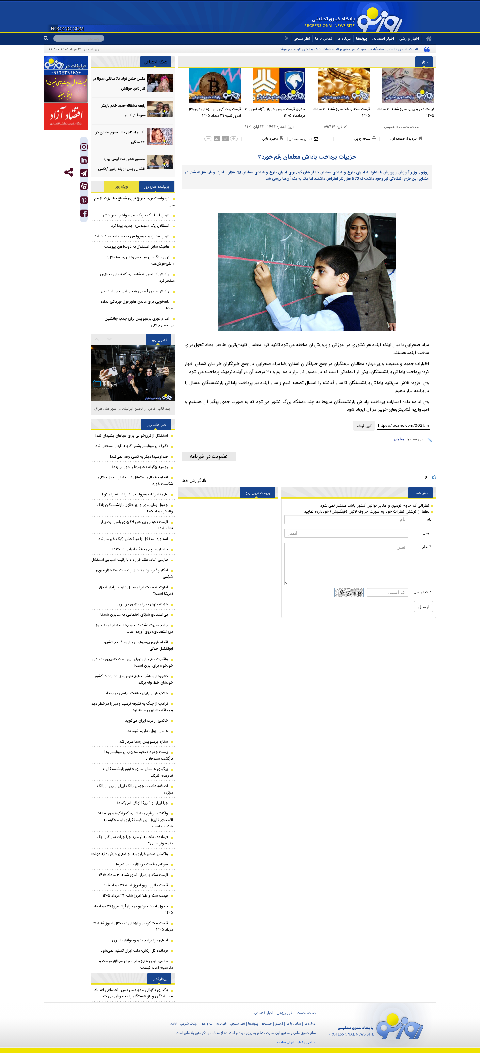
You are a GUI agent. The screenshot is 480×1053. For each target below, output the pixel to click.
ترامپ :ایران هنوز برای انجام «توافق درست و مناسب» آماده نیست (136, 964)
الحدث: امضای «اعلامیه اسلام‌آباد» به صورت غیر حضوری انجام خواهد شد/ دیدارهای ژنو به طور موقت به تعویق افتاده (337, 49)
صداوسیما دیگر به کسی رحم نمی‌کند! (139, 456)
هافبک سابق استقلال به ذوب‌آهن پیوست (136, 246)
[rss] (286, 38)
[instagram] (84, 148)
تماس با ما (323, 38)
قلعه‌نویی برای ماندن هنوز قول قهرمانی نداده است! (138, 304)
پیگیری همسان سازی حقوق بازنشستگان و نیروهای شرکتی (138, 772)
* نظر (426, 546)
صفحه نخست (409, 127)
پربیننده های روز (156, 186)
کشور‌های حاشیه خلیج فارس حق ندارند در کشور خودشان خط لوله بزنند (134, 679)
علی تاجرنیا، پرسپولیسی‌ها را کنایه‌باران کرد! (135, 494)
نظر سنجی (302, 38)
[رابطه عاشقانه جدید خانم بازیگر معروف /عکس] (160, 109)
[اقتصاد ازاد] (66, 116)
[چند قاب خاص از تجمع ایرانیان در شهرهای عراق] (133, 355)
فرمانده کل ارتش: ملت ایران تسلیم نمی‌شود (134, 950)
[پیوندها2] (66, 89)
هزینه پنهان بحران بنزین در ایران (142, 604)
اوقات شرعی (189, 1023)
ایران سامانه (285, 1042)
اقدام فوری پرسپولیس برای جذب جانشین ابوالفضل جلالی (140, 321)
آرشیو (279, 1023)
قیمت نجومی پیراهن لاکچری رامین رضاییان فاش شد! (136, 525)
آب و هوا (207, 1023)
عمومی (389, 127)
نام (429, 519)
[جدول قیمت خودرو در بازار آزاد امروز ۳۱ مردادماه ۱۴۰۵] (275, 85)
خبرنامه (221, 1023)
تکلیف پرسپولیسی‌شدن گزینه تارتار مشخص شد (131, 446)
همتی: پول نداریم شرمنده (147, 731)
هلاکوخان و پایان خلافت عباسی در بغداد (136, 693)
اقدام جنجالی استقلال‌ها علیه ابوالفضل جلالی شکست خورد (135, 480)
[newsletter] (209, 456)
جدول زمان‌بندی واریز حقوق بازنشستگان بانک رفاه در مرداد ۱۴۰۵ (135, 508)
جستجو (267, 1023)
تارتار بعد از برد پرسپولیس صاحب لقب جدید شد (131, 236)
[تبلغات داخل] (66, 65)
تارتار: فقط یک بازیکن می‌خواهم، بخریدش (136, 215)
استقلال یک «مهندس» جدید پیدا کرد (140, 226)
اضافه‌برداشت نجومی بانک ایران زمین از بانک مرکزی (135, 789)
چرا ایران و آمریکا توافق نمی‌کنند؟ (142, 803)
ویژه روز (122, 186)
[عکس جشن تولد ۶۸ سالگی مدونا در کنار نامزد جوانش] (160, 83)
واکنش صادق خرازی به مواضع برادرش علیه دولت (129, 854)
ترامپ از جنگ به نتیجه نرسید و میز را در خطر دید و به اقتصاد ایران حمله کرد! (132, 706)
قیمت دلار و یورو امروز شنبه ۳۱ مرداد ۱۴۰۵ (405, 112)
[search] (48, 38)
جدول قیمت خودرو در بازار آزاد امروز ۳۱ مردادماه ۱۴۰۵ (275, 112)
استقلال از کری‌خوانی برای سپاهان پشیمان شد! (131, 435)
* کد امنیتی (422, 592)
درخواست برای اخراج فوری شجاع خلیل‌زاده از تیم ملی (134, 201)
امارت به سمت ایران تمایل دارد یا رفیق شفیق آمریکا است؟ (136, 590)
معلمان (399, 439)
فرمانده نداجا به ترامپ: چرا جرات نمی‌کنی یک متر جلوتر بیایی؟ (135, 840)
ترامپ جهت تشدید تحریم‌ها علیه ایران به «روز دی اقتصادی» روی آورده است (134, 628)
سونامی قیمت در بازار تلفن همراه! (142, 864)
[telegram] (84, 173)
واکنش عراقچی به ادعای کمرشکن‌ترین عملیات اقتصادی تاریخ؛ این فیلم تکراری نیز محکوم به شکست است (135, 820)
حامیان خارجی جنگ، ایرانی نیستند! (140, 549)
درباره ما (344, 38)
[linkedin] (84, 162)
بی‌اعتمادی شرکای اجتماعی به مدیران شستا (134, 614)
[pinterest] (84, 202)
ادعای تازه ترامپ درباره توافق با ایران (140, 940)
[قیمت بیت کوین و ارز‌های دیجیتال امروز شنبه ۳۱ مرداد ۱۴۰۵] (210, 85)
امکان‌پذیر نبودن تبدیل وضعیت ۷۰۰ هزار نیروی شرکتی (134, 573)
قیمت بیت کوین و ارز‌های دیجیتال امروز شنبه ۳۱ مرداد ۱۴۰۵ (214, 112)
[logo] (376, 1025)
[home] (427, 38)
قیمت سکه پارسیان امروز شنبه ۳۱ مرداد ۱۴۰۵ (133, 875)
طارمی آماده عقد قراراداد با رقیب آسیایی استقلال (129, 560)
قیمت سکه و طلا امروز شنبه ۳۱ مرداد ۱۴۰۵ (341, 112)
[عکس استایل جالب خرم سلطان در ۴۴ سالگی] (160, 136)
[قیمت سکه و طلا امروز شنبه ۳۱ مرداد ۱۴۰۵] (339, 85)
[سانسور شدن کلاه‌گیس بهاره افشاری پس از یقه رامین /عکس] (160, 163)
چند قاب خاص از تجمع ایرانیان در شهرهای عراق (132, 408)
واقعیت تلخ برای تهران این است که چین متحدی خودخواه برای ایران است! (132, 662)
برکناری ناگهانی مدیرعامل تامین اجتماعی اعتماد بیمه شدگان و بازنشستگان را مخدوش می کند (133, 993)
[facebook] (84, 215)
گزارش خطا (191, 480)
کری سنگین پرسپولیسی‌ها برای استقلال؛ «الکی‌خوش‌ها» (141, 260)
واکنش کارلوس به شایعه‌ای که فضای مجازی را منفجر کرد (137, 277)
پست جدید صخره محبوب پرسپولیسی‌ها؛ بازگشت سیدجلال (138, 755)
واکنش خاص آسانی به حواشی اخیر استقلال (135, 291)
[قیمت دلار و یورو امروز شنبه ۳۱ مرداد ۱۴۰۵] (404, 85)
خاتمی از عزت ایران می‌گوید (146, 720)
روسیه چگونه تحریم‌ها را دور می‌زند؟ (139, 467)
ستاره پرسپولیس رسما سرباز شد (143, 741)
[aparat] (84, 186)
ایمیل (427, 533)
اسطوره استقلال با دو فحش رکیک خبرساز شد (133, 539)
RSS (173, 1023)
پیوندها (361, 38)
